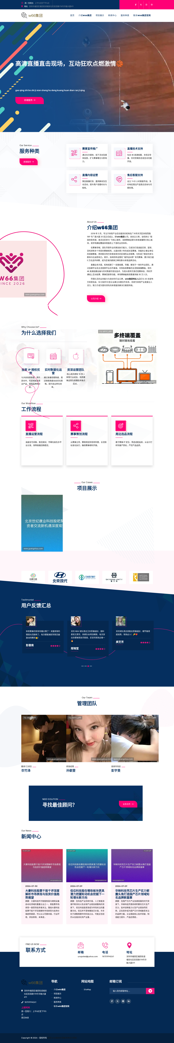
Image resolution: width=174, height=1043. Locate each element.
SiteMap (87, 989)
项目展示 (100, 15)
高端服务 (28, 100)
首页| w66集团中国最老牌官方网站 (62, 1038)
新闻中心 (112, 15)
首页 (72, 15)
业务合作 (126, 804)
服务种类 (125, 15)
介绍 (85, 15)
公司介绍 (94, 299)
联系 (142, 15)
